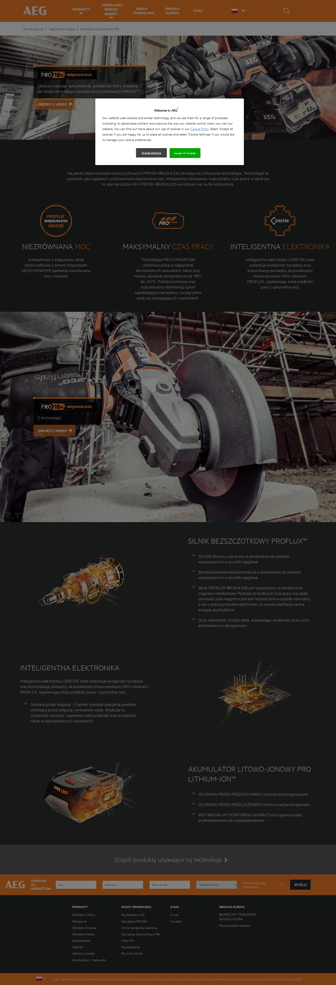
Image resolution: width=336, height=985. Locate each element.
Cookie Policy (200, 128)
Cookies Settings (151, 153)
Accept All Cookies (185, 153)
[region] (169, 132)
